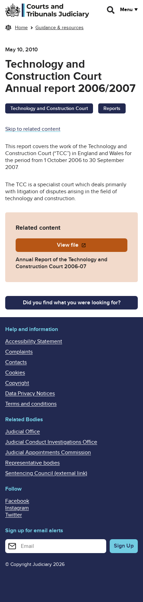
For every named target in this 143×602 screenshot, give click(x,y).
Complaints (19, 351)
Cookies (15, 372)
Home (21, 28)
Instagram (17, 508)
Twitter (13, 514)
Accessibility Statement (33, 341)
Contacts (16, 362)
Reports (111, 108)
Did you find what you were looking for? (71, 302)
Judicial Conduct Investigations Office (51, 442)
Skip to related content (32, 129)
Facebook (17, 501)
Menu (126, 9)
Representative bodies (32, 462)
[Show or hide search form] (111, 10)
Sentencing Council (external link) (46, 473)
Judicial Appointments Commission (48, 452)
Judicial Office (22, 431)
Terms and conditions (31, 403)
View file (68, 244)
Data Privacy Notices (30, 393)
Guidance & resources (59, 28)
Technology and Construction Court (49, 108)
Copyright (17, 383)
